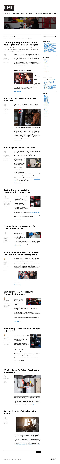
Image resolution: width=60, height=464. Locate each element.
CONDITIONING (38, 13)
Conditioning (46, 63)
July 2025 (45, 95)
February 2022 (46, 99)
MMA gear (7, 240)
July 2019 (45, 107)
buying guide (8, 204)
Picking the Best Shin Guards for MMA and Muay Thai (20, 227)
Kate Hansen (46, 81)
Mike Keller (46, 85)
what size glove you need (35, 212)
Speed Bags (5, 382)
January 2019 (46, 112)
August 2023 (46, 98)
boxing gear (5, 203)
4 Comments (6, 423)
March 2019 (45, 110)
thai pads (6, 268)
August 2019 (46, 106)
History (45, 67)
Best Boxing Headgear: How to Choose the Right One (18, 293)
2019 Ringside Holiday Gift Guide (19, 148)
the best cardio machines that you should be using (23, 444)
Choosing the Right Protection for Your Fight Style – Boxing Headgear (21, 43)
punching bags (6, 111)
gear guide (9, 239)
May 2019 (45, 108)
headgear (7, 306)
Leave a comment (6, 62)
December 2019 (46, 102)
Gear (4, 110)
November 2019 (46, 103)
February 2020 (46, 101)
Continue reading (17, 91)
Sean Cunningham (6, 300)
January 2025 (46, 96)
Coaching (45, 61)
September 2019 (46, 105)
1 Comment (5, 206)
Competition (46, 62)
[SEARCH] (55, 36)
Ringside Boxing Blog (7, 459)
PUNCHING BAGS (29, 13)
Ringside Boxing (6, 198)
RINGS (50, 13)
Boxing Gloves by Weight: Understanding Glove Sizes (17, 191)
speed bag (36, 402)
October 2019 (46, 104)
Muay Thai (6, 238)
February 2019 (46, 111)
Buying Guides (8, 59)
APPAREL (45, 13)
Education (5, 202)
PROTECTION (15, 13)
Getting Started (46, 66)
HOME (5, 13)
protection (6, 241)
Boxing (5, 59)
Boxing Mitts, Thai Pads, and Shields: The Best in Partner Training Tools (21, 253)
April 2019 (45, 109)
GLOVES (8, 13)
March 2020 (46, 100)
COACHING (22, 13)
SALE (55, 13)
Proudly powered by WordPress (16, 459)
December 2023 (46, 97)
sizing (4, 205)
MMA (4, 238)
